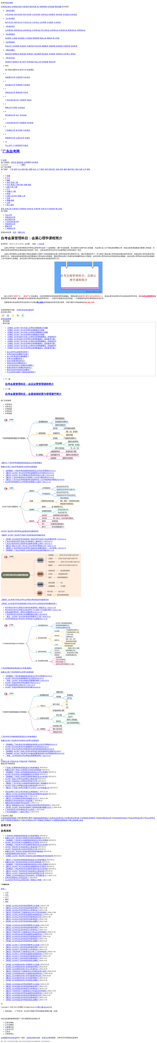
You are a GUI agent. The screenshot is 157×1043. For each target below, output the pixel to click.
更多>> (3, 889)
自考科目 (20, 310)
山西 (8, 196)
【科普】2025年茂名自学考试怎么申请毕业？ (22, 988)
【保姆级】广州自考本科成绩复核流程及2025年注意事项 (26, 864)
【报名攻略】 (10, 50)
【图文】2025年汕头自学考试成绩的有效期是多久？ (24, 934)
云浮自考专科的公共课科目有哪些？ (20, 365)
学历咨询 (123, 818)
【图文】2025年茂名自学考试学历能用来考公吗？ (24, 995)
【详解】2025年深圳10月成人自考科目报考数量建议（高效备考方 (31, 337)
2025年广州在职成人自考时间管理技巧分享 (21, 781)
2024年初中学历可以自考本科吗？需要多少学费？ (24, 880)
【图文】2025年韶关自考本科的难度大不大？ (22, 798)
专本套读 (34, 162)
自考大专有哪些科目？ (15, 359)
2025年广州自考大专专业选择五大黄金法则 (21, 847)
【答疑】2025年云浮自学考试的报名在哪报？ (22, 921)
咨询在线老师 (6, 319)
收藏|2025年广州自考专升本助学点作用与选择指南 (20, 740)
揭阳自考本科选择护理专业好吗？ (18, 803)
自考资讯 (15, 209)
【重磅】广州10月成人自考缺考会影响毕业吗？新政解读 (26, 783)
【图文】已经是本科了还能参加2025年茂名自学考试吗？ (26, 991)
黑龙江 (13, 185)
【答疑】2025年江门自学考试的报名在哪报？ (22, 960)
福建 (8, 180)
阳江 (73, 169)
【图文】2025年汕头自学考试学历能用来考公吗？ (24, 936)
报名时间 (20, 162)
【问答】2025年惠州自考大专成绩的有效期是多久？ (24, 973)
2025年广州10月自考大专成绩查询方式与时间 (22, 842)
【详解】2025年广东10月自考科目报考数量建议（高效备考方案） (31, 348)
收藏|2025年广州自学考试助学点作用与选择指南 (19, 467)
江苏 (12, 187)
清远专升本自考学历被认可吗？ (17, 796)
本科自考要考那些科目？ (16, 361)
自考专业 (29, 209)
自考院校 (22, 209)
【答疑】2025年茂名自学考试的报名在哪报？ (22, 1000)
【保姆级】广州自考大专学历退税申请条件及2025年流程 (26, 845)
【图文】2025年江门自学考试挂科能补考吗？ (22, 947)
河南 (18, 185)
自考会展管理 (28, 310)
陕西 (20, 196)
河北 (9, 185)
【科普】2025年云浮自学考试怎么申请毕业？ (22, 910)
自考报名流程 (17, 7)
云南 (8, 203)
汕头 (34, 169)
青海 (8, 194)
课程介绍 (21, 232)
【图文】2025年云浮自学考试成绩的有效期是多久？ (24, 914)
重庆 (12, 205)
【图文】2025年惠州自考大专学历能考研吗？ (22, 978)
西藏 (9, 200)
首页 (2, 209)
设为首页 (65, 7)
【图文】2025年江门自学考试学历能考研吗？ (22, 958)
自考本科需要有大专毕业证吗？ (17, 878)
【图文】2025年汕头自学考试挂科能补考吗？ (22, 927)
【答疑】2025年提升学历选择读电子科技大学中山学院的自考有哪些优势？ (29, 603)
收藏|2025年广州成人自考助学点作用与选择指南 (23, 770)
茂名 (57, 169)
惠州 (42, 169)
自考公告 (8, 209)
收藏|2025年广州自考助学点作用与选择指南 (17, 672)
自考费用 (27, 162)
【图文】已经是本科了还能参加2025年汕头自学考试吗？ (26, 932)
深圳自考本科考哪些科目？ (17, 363)
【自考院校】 (10, 34)
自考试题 (50, 7)
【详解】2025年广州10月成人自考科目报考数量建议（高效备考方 (31, 341)
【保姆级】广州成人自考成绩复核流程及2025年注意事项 (26, 772)
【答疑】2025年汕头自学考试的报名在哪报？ (22, 941)
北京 (8, 178)
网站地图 (58, 7)
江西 (15, 187)
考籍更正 (16, 820)
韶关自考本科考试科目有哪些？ (19, 370)
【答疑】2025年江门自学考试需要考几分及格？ (23, 945)
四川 (16, 196)
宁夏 (14, 191)
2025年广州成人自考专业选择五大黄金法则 (21, 779)
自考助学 (91, 818)
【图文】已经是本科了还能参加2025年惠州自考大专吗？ (26, 971)
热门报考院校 (42, 7)
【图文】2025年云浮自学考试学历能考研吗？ (22, 919)
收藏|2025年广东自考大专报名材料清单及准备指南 (24, 851)
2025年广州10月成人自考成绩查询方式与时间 (22, 774)
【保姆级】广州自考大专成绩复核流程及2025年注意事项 (26, 840)
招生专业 (15, 761)
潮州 (88, 169)
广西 (16, 182)
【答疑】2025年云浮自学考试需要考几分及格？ (23, 906)
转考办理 (107, 818)
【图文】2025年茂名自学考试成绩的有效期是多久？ (24, 993)
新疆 (12, 200)
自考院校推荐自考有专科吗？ (16, 854)
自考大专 (44, 209)
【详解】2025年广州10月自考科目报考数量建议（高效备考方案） (31, 343)
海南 (29, 185)
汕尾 (80, 169)
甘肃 (13, 182)
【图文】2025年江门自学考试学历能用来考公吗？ (24, 956)
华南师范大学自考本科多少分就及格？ (19, 801)
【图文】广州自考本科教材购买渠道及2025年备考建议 (25, 860)
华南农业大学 (10, 217)
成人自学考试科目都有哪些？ (18, 356)
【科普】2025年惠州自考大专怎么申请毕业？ (22, 969)
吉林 (8, 187)
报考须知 (44, 818)
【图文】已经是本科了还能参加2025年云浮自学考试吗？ (26, 912)
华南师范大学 (10, 224)
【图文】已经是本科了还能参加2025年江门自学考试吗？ (26, 951)
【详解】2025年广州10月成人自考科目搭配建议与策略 (27, 328)
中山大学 (8, 215)
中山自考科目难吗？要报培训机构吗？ (21, 372)
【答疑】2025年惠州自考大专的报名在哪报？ (22, 980)
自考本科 (51, 209)
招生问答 (24, 761)
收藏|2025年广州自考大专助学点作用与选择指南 (23, 838)
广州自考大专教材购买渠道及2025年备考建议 (22, 836)
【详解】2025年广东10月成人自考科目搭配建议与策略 (27, 332)
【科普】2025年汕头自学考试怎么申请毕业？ (22, 930)
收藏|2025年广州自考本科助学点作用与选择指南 (23, 862)
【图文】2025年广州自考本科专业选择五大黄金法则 (24, 871)
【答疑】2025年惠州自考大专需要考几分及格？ (23, 964)
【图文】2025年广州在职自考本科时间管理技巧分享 (24, 873)
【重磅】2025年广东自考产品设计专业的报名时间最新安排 (23, 535)
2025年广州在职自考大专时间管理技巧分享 (21, 849)
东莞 (46, 169)
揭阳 (30, 169)
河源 (50, 169)
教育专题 (32, 7)
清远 (77, 169)
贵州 (9, 182)
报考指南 (12, 818)
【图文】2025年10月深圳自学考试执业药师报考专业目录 (26, 794)
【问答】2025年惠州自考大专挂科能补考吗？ (22, 967)
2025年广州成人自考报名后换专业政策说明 (21, 785)
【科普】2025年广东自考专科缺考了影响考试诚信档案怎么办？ (29, 807)
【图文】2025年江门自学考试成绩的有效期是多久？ (24, 954)
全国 (4, 160)
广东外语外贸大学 (12, 222)
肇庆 (65, 169)
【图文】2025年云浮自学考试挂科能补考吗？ (22, 908)
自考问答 (37, 209)
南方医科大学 (10, 219)
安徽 (8, 176)
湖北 (22, 185)
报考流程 (32, 761)
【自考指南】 (10, 42)
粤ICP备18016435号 (44, 1007)
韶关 (61, 169)
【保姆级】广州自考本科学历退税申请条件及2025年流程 (26, 869)
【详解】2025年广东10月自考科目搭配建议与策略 (25, 334)
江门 (38, 169)
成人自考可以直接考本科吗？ (18, 352)
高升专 (13, 162)
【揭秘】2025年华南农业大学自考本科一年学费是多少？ (26, 875)
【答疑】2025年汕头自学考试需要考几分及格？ (23, 925)
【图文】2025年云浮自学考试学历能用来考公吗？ (24, 917)
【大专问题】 (10, 18)
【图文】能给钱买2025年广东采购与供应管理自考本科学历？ (28, 805)
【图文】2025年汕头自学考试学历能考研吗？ (22, 939)
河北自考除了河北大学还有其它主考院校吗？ (22, 792)
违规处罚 (48, 820)
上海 (23, 196)
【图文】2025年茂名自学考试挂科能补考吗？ (22, 986)
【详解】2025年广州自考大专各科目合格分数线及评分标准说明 (29, 856)
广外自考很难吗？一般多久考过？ (18, 812)
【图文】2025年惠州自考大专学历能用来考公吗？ (24, 976)
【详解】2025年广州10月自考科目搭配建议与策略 (25, 330)
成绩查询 (64, 820)
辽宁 (8, 189)
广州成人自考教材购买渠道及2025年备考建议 (22, 767)
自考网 (10, 3)
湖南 (26, 185)
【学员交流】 (10, 58)
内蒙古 (9, 191)
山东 (12, 196)
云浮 (84, 169)
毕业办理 (139, 818)
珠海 (23, 169)
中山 (19, 169)
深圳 (15, 169)
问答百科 (25, 7)
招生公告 (6, 761)
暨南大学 (8, 226)
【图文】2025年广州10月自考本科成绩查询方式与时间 (25, 866)
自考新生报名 (6, 7)
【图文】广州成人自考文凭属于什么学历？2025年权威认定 (27, 788)
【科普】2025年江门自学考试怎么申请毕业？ (22, 949)
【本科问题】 (10, 11)
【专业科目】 (10, 26)
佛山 (27, 169)
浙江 (8, 205)
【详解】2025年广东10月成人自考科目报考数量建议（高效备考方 (31, 346)
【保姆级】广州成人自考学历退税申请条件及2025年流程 (26, 776)
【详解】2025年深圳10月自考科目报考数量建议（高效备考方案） (31, 339)
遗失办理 (32, 820)
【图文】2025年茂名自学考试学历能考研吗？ (22, 997)
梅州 (69, 169)
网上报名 (59, 209)
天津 (8, 198)
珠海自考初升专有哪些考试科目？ (19, 367)
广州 (11, 169)
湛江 (54, 169)
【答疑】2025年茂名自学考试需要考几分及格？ (23, 984)
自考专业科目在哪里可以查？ (18, 354)
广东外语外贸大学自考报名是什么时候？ (20, 809)
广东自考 (40, 244)
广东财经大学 (10, 228)
